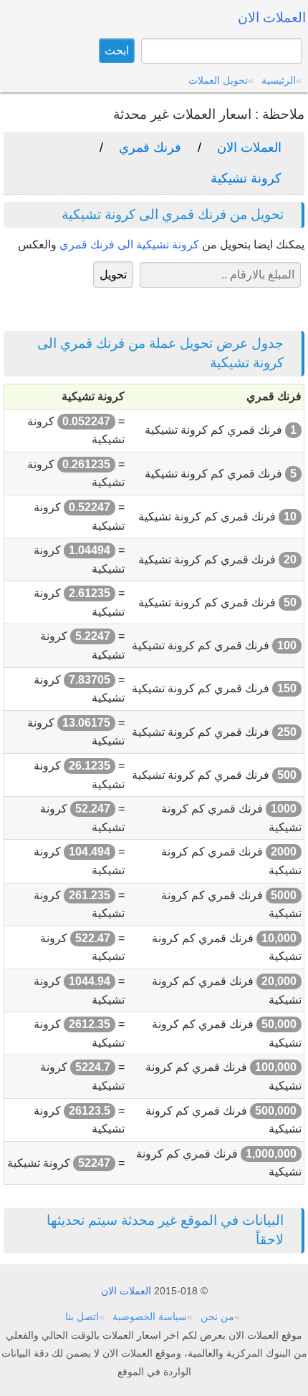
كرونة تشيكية (246, 178)
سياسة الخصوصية (149, 1316)
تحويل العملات (218, 80)
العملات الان (249, 147)
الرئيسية (278, 80)
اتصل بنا (82, 1316)
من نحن (217, 1316)
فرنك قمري (150, 147)
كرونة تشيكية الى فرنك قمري (129, 244)
